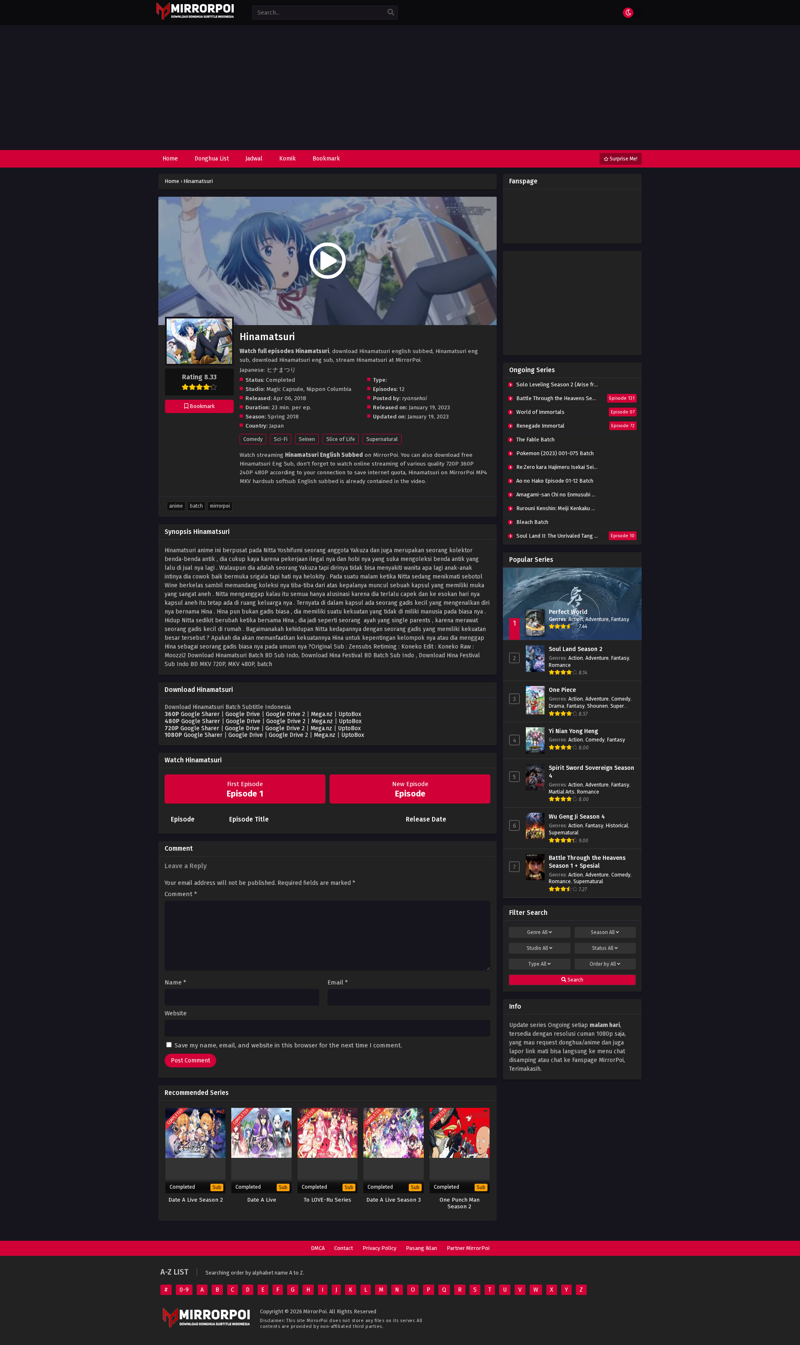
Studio (537, 948)
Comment (181, 894)
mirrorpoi (220, 506)
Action (575, 619)
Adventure (597, 619)
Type (537, 964)
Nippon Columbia (328, 389)
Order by (603, 964)
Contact (343, 1248)
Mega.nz (321, 714)
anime (176, 506)
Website (176, 1013)
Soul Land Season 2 (575, 649)
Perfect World (568, 612)
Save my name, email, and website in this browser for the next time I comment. (288, 1045)
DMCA (318, 1248)
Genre (537, 932)
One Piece (562, 690)
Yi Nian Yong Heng (573, 731)
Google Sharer (200, 714)
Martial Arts (562, 792)
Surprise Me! (623, 159)
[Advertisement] (400, 87)
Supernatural (382, 439)
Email (338, 982)
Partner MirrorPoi (468, 1248)
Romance (560, 665)
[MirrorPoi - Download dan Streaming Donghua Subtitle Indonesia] (194, 18)
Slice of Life (340, 439)
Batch (196, 506)
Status (602, 948)
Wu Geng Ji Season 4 (577, 816)
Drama (556, 706)
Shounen (597, 706)
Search (574, 980)
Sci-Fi (281, 439)
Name (175, 982)
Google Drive (242, 714)
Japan (276, 425)
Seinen (307, 439)
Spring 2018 (283, 416)
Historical (617, 825)
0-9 (184, 1289)
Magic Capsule (284, 389)
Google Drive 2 (285, 714)
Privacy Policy (379, 1248)
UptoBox (349, 714)
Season (603, 932)
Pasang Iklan (421, 1248)
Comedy (252, 439)
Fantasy (620, 619)
